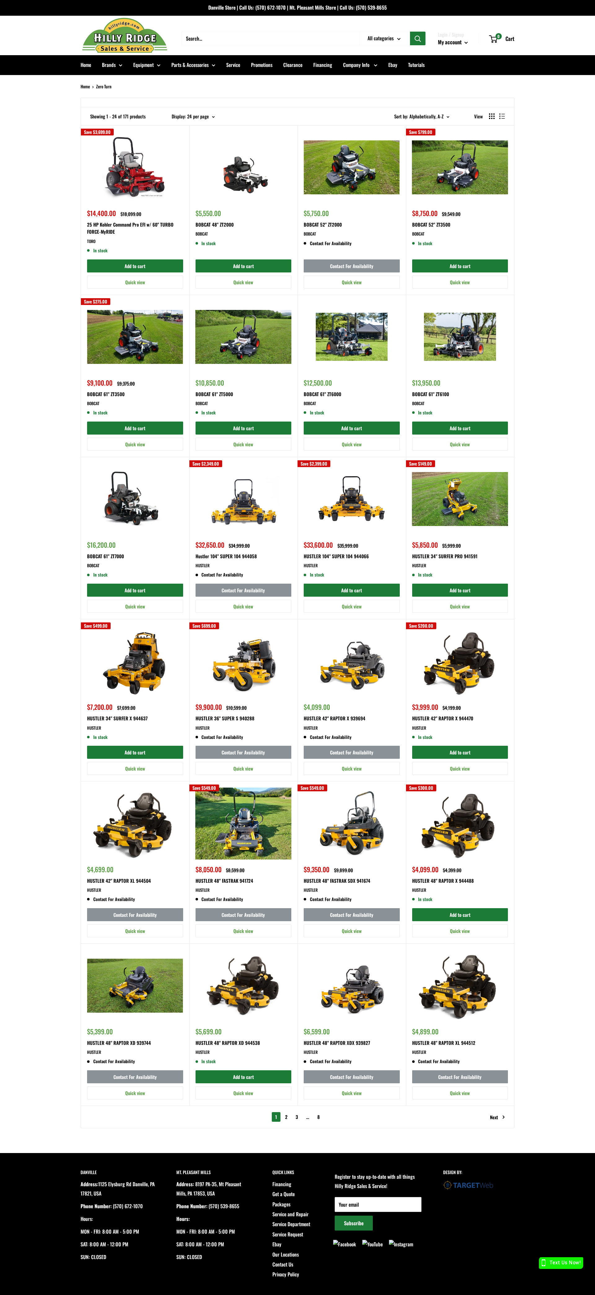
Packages (281, 1204)
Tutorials (416, 65)
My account (450, 42)
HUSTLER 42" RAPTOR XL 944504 (119, 880)
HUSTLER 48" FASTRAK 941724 (224, 880)
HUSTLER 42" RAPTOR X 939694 (334, 718)
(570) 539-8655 (371, 7)
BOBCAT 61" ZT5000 (214, 394)
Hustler (202, 565)
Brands (109, 65)
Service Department (291, 1224)
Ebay (392, 65)
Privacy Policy (285, 1274)
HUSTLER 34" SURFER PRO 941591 (445, 556)
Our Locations (285, 1254)
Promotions (261, 65)
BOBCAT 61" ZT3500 (106, 394)
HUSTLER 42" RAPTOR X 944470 (442, 718)
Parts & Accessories (190, 65)
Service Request (287, 1234)
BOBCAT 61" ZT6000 (322, 394)
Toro (91, 241)
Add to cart (135, 266)
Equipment (143, 65)
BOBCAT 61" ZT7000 (105, 556)
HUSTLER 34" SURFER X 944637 (117, 718)
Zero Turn (104, 86)
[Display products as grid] (492, 116)
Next (494, 1117)
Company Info (357, 65)
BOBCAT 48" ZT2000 (215, 224)
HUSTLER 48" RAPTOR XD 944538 (228, 1042)
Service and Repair (290, 1214)
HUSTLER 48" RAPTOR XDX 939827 (337, 1042)
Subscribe (354, 1223)
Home (86, 65)
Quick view (135, 282)
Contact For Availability (351, 266)
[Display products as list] (502, 116)
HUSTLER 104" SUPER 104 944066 (336, 556)
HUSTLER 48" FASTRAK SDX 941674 (337, 880)
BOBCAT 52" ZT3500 (431, 224)
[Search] (417, 38)
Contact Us (282, 1264)
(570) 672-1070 (270, 7)
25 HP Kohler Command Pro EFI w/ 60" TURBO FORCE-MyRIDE (130, 228)
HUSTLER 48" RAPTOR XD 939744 (119, 1042)
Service (233, 65)
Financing (322, 65)
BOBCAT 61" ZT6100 (430, 394)
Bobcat (202, 234)
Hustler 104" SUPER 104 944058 (226, 556)
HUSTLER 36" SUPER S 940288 (225, 718)
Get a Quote (283, 1194)
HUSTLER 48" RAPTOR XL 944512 (443, 1042)
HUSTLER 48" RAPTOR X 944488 (443, 880)
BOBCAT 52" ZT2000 (323, 224)
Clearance (292, 65)
